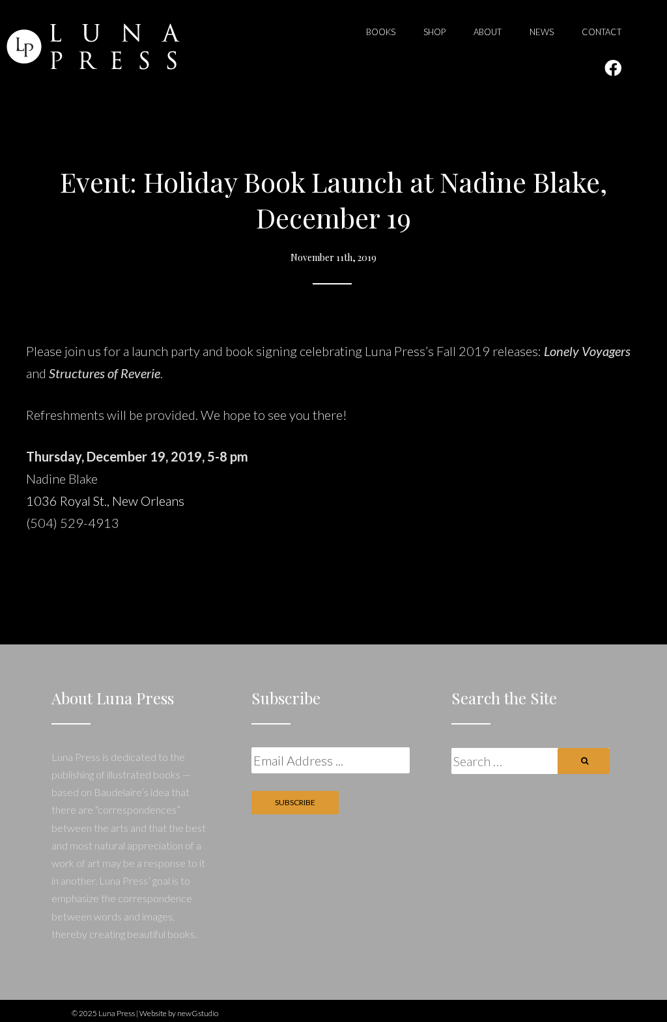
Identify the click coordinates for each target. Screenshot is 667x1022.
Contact (601, 32)
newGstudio (197, 1013)
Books (380, 32)
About (488, 32)
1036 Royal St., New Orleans (105, 500)
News (542, 32)
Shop (434, 32)
